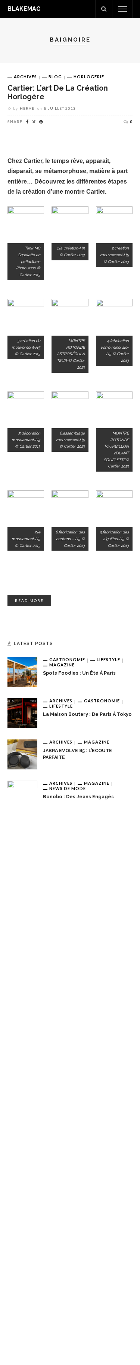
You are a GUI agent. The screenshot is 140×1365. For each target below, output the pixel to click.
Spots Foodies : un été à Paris (79, 673)
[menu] (122, 8)
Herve (27, 108)
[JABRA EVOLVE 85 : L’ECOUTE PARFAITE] (22, 754)
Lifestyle (108, 659)
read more (29, 600)
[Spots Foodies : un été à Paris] (22, 672)
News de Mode (67, 788)
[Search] (104, 9)
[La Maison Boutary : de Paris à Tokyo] (22, 713)
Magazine (62, 664)
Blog (55, 76)
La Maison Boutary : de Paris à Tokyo (87, 714)
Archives (25, 76)
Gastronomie (67, 659)
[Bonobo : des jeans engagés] (22, 1061)
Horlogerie (89, 76)
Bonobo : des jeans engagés (78, 796)
